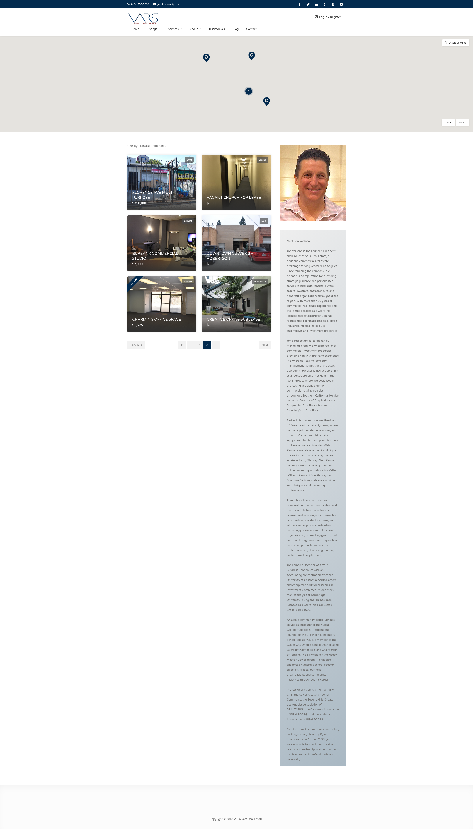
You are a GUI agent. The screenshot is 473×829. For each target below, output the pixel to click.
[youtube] (333, 4)
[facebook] (300, 4)
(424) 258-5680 (140, 4)
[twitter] (308, 4)
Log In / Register (329, 17)
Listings (152, 29)
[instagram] (341, 4)
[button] (266, 101)
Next (461, 122)
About (194, 29)
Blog (236, 29)
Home (135, 29)
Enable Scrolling (457, 42)
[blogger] (325, 4)
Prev (449, 122)
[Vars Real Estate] (143, 18)
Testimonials (217, 29)
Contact (251, 29)
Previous (136, 345)
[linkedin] (316, 4)
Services (173, 29)
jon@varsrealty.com (169, 4)
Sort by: (132, 146)
